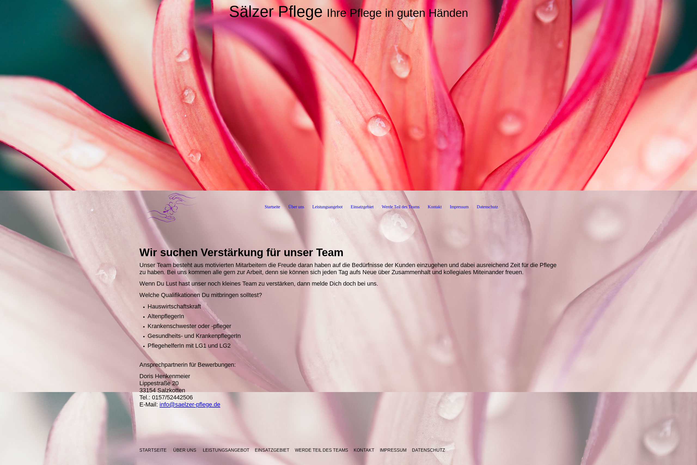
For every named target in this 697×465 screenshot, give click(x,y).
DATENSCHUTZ (428, 450)
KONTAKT (364, 450)
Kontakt (435, 206)
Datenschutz (487, 206)
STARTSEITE (153, 450)
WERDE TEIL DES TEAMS (321, 450)
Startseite (272, 206)
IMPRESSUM (393, 450)
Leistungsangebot (327, 206)
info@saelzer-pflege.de (190, 404)
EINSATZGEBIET (272, 450)
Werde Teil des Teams (401, 206)
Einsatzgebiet (362, 206)
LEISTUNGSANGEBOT (226, 450)
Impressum (459, 206)
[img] (348, 95)
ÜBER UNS (184, 450)
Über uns (296, 206)
